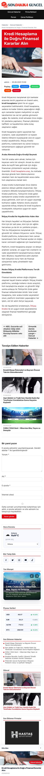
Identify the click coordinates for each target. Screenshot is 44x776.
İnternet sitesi (8, 494)
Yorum (5, 454)
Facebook (24, 86)
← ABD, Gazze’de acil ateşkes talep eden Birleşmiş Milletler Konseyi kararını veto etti (12, 331)
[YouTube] (25, 560)
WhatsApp (35, 86)
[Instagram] (19, 560)
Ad (4, 476)
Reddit (8, 90)
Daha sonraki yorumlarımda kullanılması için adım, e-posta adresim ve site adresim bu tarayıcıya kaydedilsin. (21, 509)
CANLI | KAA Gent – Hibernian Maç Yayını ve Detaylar (21, 653)
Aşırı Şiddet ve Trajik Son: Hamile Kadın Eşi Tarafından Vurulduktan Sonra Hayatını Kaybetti (22, 648)
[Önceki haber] (32, 576)
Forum (13, 17)
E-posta (6, 485)
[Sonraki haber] (37, 576)
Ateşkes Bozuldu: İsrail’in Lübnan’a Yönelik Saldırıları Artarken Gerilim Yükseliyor (20, 657)
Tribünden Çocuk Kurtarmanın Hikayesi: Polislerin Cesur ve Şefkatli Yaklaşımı (19, 662)
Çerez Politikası (27, 17)
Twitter (15, 86)
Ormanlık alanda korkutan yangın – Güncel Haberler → (33, 332)
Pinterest (16, 90)
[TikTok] (32, 560)
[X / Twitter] (12, 560)
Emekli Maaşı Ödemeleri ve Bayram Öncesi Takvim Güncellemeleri (20, 644)
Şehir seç (10, 539)
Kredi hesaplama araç (20, 171)
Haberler (5, 25)
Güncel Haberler (14, 12)
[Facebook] (6, 560)
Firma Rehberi (30, 12)
